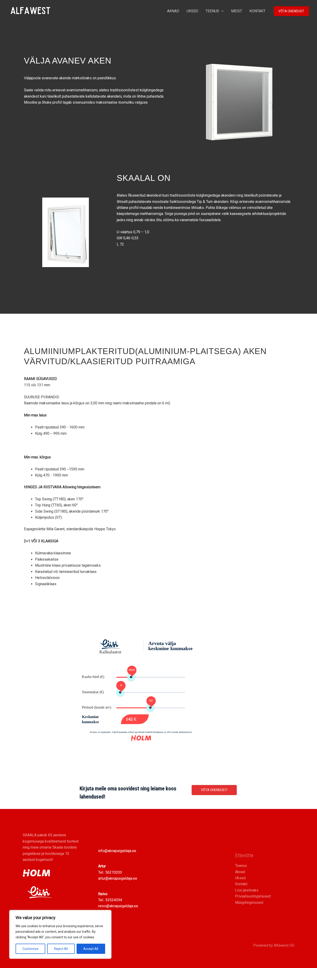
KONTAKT (257, 11)
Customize (31, 949)
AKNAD (173, 11)
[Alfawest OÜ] (30, 11)
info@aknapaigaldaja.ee (117, 851)
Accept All (90, 949)
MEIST (236, 11)
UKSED (192, 11)
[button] (221, 11)
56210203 (113, 872)
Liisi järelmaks (247, 890)
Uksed (240, 878)
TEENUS (212, 11)
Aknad (240, 872)
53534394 (113, 900)
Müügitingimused (249, 902)
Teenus (241, 865)
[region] (60, 934)
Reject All (61, 949)
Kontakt (241, 884)
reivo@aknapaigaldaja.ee (118, 906)
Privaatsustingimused (253, 896)
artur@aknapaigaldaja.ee (117, 878)
